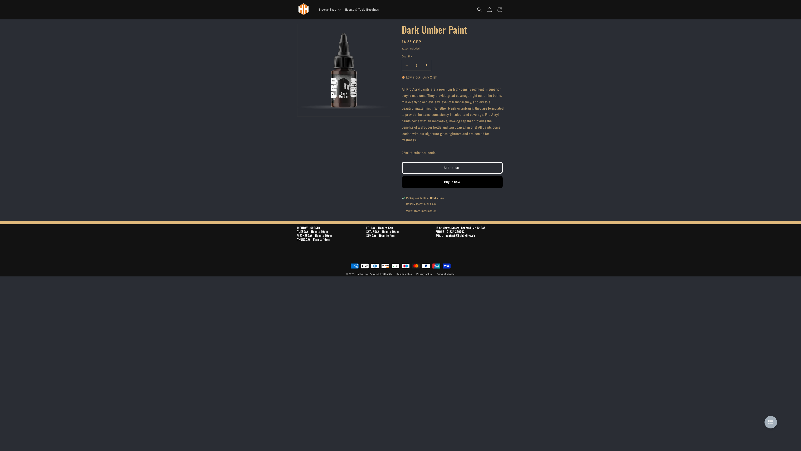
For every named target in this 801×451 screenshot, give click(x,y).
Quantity (407, 56)
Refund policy (404, 274)
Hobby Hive (362, 274)
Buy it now (452, 182)
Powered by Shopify (381, 274)
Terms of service (446, 274)
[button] (329, 9)
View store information (421, 211)
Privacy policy (424, 274)
